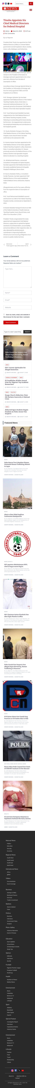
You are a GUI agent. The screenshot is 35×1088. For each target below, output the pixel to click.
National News (9, 763)
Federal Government (11, 377)
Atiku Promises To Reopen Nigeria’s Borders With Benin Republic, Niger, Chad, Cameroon (17, 354)
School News (22, 763)
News (6, 349)
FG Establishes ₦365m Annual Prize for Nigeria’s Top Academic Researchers (16, 382)
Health (6, 813)
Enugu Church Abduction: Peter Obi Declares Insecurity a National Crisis (17, 397)
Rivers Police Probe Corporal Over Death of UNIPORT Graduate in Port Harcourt (17, 768)
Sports (10, 561)
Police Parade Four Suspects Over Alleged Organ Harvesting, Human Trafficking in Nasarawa (15, 666)
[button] (31, 10)
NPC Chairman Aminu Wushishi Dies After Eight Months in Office (16, 615)
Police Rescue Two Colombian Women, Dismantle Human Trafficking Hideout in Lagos (17, 464)
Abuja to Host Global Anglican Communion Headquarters (14, 515)
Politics (13, 392)
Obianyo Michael (8, 474)
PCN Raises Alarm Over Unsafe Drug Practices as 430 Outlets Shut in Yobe (16, 717)
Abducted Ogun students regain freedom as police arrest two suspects (16, 412)
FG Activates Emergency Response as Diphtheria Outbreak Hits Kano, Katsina (17, 818)
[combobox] (21, 3)
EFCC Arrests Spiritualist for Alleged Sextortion (15, 369)
